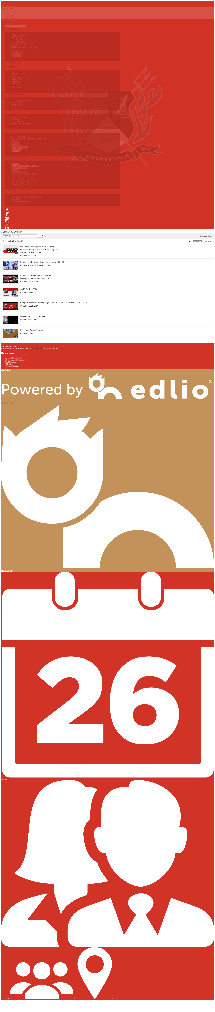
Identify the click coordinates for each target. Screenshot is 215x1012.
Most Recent (207, 241)
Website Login (17, 56)
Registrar (15, 46)
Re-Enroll (15, 170)
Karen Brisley (45, 265)
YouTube (7, 217)
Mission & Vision (18, 41)
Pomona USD (10, 14)
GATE (14, 85)
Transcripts (9, 12)
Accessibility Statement (13, 358)
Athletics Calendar (18, 117)
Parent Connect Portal (20, 168)
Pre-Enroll (9, 16)
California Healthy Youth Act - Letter (25, 174)
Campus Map (17, 39)
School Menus (17, 149)
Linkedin (7, 227)
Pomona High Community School (24, 180)
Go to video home (206, 236)
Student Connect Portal (20, 147)
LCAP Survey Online (19, 172)
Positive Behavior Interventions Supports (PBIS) (29, 139)
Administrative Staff (19, 35)
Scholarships (16, 104)
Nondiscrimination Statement (15, 360)
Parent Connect (10, 18)
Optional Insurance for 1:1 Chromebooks (26, 178)
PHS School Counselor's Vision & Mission (27, 197)
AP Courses (16, 77)
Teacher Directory (18, 52)
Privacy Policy (6, 370)
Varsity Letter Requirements (22, 124)
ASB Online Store (18, 137)
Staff (13, 50)
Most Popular (198, 241)
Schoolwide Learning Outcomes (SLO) (26, 48)
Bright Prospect (17, 79)
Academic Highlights (19, 73)
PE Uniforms (16, 87)
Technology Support (19, 176)
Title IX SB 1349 (18, 122)
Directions (115, 999)
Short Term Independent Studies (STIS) (26, 166)
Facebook (7, 209)
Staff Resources (10, 362)
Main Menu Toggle (8, 22)
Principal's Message (19, 44)
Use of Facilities (18, 54)
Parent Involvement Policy (21, 182)
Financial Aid (17, 102)
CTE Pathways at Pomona (21, 100)
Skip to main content (8, 2)
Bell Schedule (17, 37)
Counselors (16, 83)
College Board (17, 81)
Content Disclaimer (12, 366)
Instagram (7, 220)
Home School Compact (20, 184)
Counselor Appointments (21, 201)
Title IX (8, 364)
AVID (14, 75)
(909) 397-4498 (37, 348)
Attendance (16, 151)
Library (14, 141)
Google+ (7, 224)
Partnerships (16, 120)
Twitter (7, 213)
